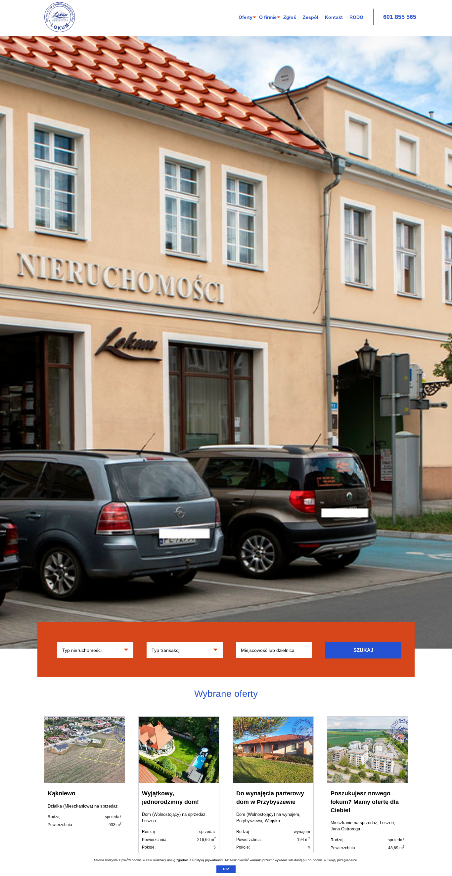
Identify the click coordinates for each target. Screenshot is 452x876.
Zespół (310, 17)
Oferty (245, 17)
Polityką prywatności (207, 860)
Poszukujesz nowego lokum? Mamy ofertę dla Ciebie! (365, 801)
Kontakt (334, 17)
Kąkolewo (61, 793)
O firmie (268, 17)
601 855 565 (399, 17)
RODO (356, 17)
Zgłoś (289, 17)
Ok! (226, 869)
